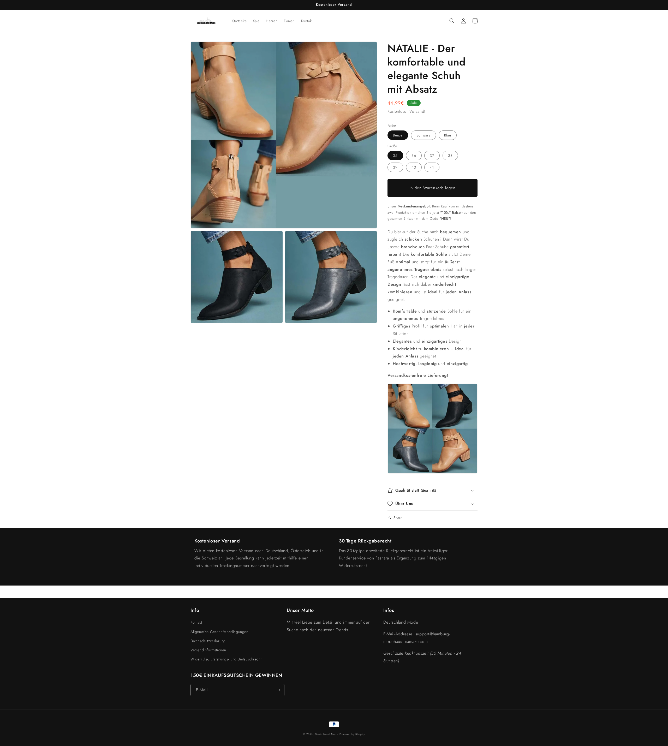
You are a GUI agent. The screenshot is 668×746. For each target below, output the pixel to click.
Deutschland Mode (326, 734)
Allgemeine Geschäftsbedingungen (219, 631)
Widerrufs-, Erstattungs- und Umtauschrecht (225, 659)
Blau (447, 135)
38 (450, 155)
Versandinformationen (208, 650)
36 (413, 155)
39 (395, 167)
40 (413, 167)
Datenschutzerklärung (208, 640)
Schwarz (423, 135)
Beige (398, 135)
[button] (452, 21)
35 (395, 155)
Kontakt (196, 622)
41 (432, 167)
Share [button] (398, 517)
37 (432, 155)
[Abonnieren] (278, 690)
